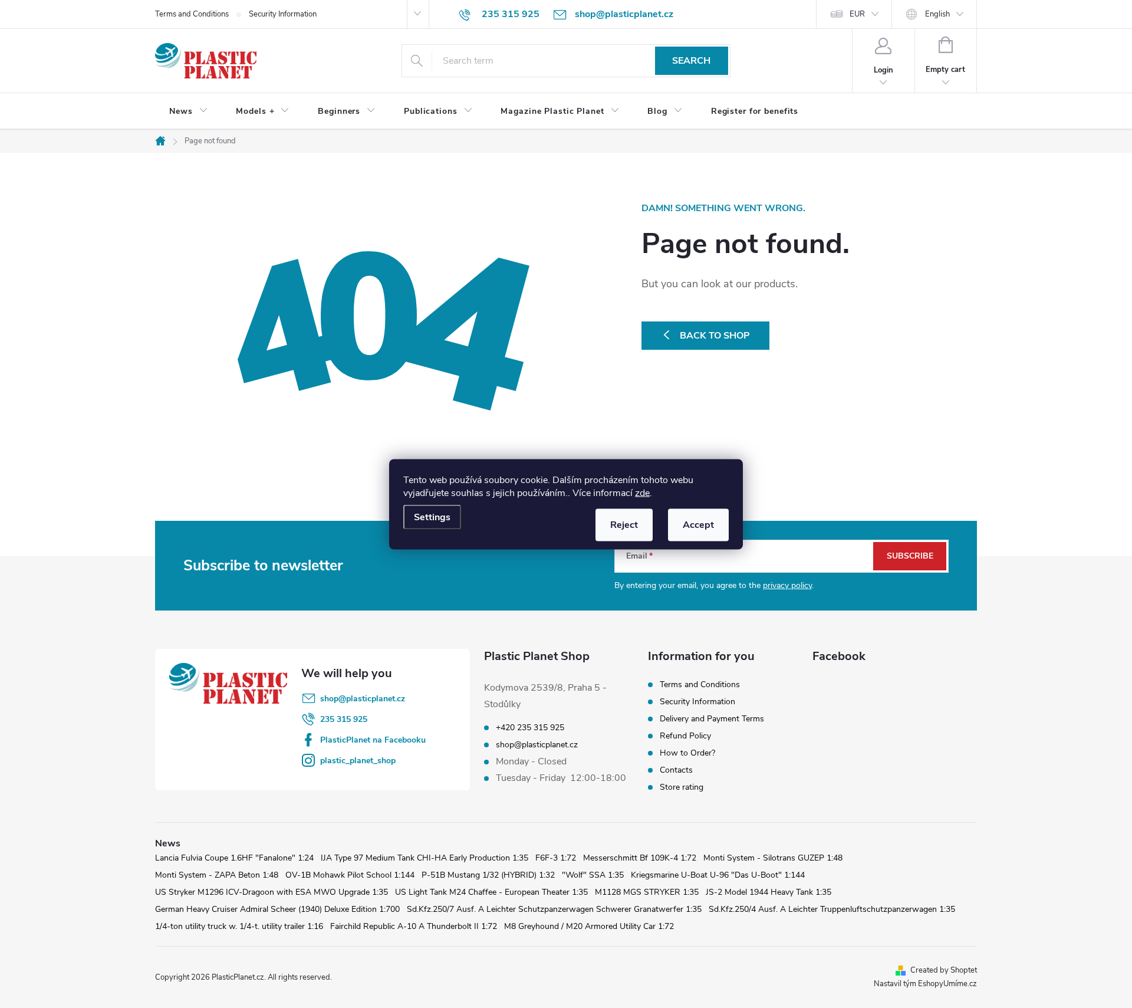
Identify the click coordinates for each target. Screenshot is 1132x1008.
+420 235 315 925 (530, 728)
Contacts (676, 770)
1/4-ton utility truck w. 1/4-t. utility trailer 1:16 (239, 926)
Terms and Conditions (192, 14)
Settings (432, 516)
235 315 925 (343, 719)
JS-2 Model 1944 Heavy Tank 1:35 (768, 892)
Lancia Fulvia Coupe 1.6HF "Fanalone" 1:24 (234, 857)
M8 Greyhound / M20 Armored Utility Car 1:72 (589, 926)
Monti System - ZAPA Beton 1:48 (216, 875)
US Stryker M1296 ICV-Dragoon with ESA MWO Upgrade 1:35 (271, 892)
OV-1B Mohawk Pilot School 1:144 (349, 875)
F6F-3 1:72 (555, 857)
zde (642, 492)
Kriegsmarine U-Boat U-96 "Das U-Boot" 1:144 (718, 875)
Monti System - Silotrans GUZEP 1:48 (773, 857)
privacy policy (787, 585)
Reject (624, 524)
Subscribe (910, 556)
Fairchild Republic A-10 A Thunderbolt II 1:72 (413, 926)
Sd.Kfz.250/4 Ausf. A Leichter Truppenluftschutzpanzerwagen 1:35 (832, 909)
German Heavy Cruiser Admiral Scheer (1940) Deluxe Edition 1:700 (277, 909)
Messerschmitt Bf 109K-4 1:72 (639, 857)
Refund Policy (685, 735)
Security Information (283, 14)
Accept (698, 524)
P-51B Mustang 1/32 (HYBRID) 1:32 (488, 875)
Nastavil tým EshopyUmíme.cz (925, 984)
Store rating (681, 787)
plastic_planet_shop (358, 760)
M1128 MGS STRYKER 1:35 (647, 892)
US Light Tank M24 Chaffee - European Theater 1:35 (491, 892)
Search (691, 60)
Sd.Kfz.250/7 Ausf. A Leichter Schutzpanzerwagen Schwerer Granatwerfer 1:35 (554, 909)
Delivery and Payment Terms (712, 718)
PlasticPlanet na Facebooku (373, 740)
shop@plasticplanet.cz (362, 698)
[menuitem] (188, 111)
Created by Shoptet (943, 970)
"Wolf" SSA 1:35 (593, 875)
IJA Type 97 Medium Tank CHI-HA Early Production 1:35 (424, 857)
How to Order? (687, 753)
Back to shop (715, 335)
